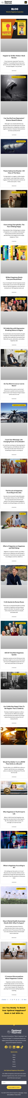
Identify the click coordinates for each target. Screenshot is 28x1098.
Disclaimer (21, 1092)
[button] (26, 2)
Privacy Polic (17, 1094)
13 (18, 999)
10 (12, 999)
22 (22, 999)
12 (16, 999)
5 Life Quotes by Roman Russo (14, 602)
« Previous (4, 999)
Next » (25, 999)
